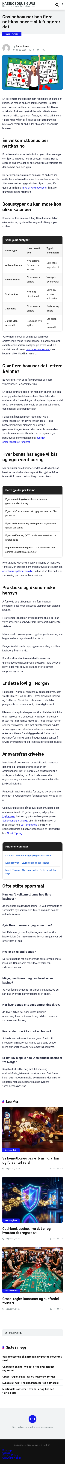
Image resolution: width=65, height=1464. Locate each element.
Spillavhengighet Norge (15, 820)
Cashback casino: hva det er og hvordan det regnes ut (26, 1231)
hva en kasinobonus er (35, 187)
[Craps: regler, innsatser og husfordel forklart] (32, 1270)
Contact (7, 1452)
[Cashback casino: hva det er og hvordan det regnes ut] (32, 1200)
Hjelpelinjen (8, 816)
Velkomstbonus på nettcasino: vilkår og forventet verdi (32, 1358)
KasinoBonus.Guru (18, 3)
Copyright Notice (11, 1457)
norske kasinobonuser (38, 349)
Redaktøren (22, 46)
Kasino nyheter (12, 34)
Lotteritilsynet (29, 824)
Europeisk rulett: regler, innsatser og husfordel (30, 1382)
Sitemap (7, 1450)
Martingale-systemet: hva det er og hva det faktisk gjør (28, 1391)
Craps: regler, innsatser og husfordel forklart (29, 1376)
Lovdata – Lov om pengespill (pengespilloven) (28, 855)
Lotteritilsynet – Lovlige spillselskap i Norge (27, 862)
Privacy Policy (10, 1455)
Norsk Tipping (14, 833)
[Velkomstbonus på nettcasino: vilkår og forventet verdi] (32, 1129)
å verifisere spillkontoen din (17, 571)
